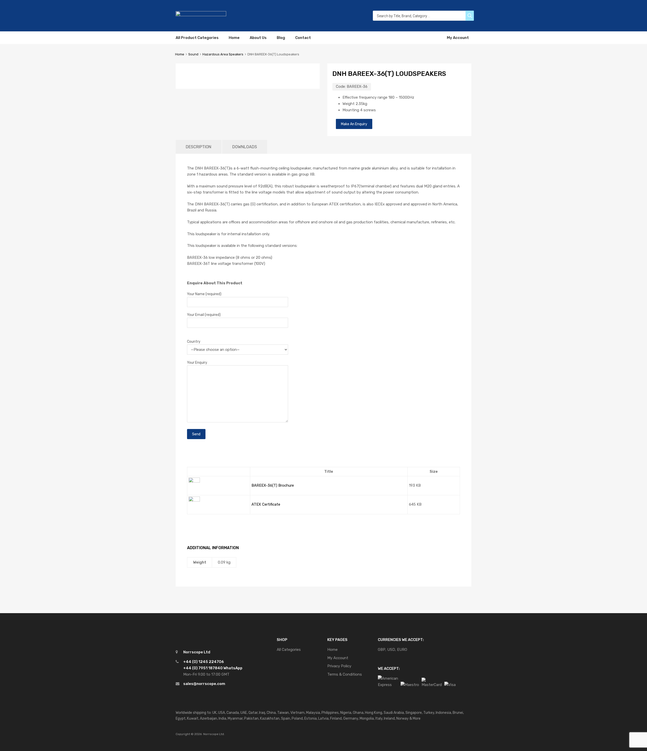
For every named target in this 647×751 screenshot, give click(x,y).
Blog (281, 37)
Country (193, 341)
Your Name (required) (204, 294)
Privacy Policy (339, 666)
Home (234, 37)
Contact (303, 37)
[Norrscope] (201, 15)
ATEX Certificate (265, 504)
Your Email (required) (204, 315)
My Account (458, 37)
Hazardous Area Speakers (222, 54)
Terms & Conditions (344, 674)
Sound (193, 54)
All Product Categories (197, 37)
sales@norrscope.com (204, 683)
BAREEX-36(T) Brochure (272, 485)
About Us (258, 37)
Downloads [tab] (244, 146)
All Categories (289, 649)
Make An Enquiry (354, 124)
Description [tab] (198, 146)
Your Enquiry (197, 362)
